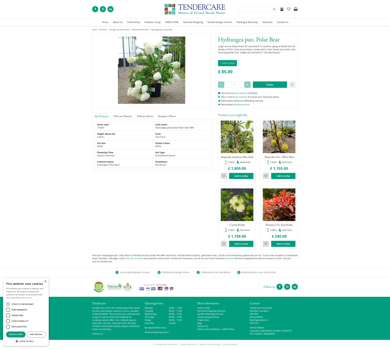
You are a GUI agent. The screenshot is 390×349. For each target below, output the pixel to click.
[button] (26, 341)
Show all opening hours (157, 332)
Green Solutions (188, 344)
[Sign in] (282, 9)
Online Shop (203, 307)
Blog (199, 323)
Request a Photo (167, 116)
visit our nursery (133, 258)
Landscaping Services (208, 317)
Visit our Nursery (123, 116)
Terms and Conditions (208, 329)
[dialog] (26, 312)
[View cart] (295, 9)
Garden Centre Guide (210, 344)
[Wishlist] (288, 9)
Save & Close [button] (16, 334)
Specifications (102, 116)
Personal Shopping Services (211, 310)
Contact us (97, 333)
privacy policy (230, 344)
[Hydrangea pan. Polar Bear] (151, 70)
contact (231, 258)
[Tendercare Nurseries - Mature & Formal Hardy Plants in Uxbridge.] (195, 9)
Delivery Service (145, 116)
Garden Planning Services (210, 313)
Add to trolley (241, 176)
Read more (27, 297)
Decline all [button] (36, 334)
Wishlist (224, 176)
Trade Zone (203, 320)
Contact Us (202, 326)
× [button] (45, 281)
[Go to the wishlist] (288, 9)
